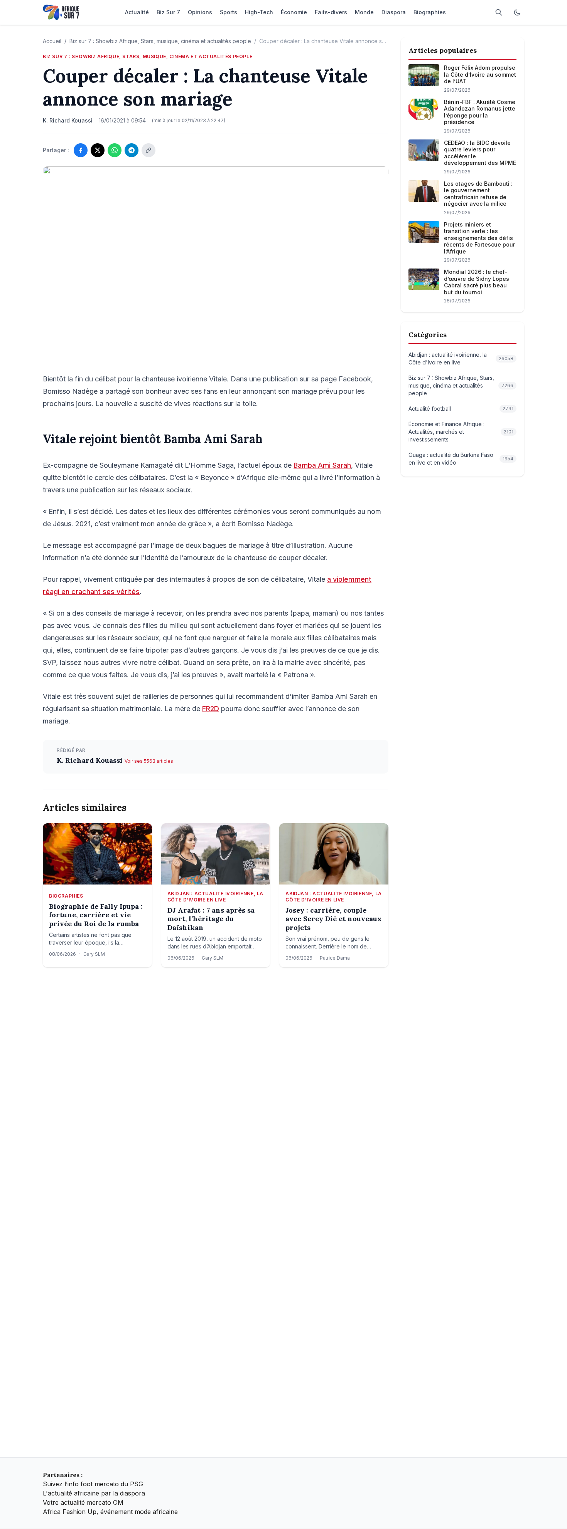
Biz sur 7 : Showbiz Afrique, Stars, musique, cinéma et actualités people (160, 41)
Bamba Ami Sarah (322, 465)
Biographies (66, 896)
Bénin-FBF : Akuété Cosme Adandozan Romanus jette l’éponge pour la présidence (479, 112)
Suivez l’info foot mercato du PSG (93, 1484)
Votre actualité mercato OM (83, 1502)
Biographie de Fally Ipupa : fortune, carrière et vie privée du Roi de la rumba (96, 915)
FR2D (210, 709)
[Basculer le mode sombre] (517, 12)
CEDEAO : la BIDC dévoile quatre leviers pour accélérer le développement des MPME (480, 152)
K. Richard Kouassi (91, 760)
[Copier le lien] (148, 150)
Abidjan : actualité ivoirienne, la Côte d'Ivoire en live (215, 897)
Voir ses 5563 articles (149, 761)
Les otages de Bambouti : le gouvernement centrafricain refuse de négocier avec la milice (478, 193)
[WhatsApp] (115, 150)
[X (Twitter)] (98, 150)
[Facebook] (81, 150)
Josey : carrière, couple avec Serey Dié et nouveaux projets (333, 919)
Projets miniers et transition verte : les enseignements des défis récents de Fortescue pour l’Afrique (479, 238)
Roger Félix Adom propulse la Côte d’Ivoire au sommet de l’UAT (480, 74)
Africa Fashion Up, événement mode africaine (110, 1512)
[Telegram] (131, 150)
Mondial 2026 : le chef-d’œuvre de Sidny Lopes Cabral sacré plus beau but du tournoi (476, 282)
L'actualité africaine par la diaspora (94, 1493)
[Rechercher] (499, 12)
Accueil (52, 41)
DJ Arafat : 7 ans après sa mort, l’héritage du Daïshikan (211, 919)
